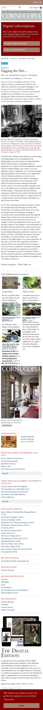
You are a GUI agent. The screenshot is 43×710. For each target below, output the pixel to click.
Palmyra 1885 (6, 466)
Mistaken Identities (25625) (11, 541)
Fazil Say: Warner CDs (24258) (12, 544)
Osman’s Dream (7, 607)
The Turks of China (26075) (11, 536)
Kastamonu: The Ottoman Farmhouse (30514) (17, 522)
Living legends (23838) (9, 552)
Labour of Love (17, 420)
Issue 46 (13, 58)
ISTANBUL (5, 582)
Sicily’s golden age (7, 497)
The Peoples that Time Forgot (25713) (14, 538)
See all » (5, 473)
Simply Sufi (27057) (8, 533)
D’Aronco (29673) (7, 528)
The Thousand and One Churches (13, 469)
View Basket (33, 8)
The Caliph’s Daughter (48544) (12, 517)
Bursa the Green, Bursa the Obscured (14, 492)
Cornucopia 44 (23, 561)
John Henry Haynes (8, 464)
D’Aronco (7, 292)
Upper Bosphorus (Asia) (9, 593)
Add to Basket (6, 425)
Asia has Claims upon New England (14, 486)
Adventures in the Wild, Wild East (13, 494)
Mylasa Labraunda (8, 610)
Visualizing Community (9, 461)
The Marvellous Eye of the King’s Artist (15, 489)
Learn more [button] (9, 699)
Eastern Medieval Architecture (12, 458)
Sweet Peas (28, 292)
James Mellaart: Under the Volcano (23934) (16, 549)
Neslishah (4, 604)
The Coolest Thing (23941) (10, 546)
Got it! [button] (21, 706)
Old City (4, 579)
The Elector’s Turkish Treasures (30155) (15, 525)
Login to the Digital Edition (15, 50)
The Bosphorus (6, 587)
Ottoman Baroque (7, 602)
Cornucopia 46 (23, 274)
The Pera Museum (7, 570)
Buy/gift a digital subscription (16, 43)
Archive (4, 58)
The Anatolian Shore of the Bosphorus (14, 590)
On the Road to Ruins (9, 561)
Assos (3, 585)
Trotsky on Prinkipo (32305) (11, 520)
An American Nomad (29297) (11, 530)
